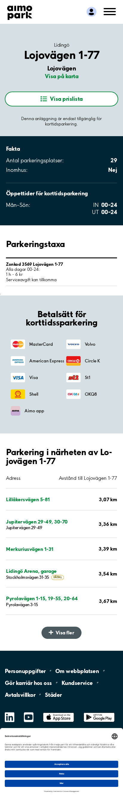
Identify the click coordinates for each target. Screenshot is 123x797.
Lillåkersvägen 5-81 (28, 499)
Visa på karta (61, 76)
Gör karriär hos (28, 682)
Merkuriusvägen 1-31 (29, 549)
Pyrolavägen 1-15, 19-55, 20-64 (42, 598)
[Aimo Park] (19, 11)
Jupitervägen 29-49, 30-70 (37, 521)
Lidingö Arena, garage (31, 571)
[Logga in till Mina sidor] (91, 12)
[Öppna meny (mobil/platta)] (110, 11)
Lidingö (61, 45)
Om (77, 671)
